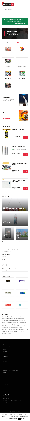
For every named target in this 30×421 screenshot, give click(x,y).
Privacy (23, 418)
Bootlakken (5, 351)
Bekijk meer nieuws (23, 241)
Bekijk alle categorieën (22, 42)
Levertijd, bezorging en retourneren (10, 370)
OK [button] (19, 418)
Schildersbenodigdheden (8, 346)
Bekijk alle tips (24, 196)
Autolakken (5, 349)
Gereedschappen (6, 358)
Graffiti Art (5, 361)
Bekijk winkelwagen (20, 23)
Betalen (4, 372)
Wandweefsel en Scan (8, 354)
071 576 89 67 (10, 392)
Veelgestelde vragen (7, 375)
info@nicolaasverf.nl (10, 390)
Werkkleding (5, 356)
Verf (3, 344)
